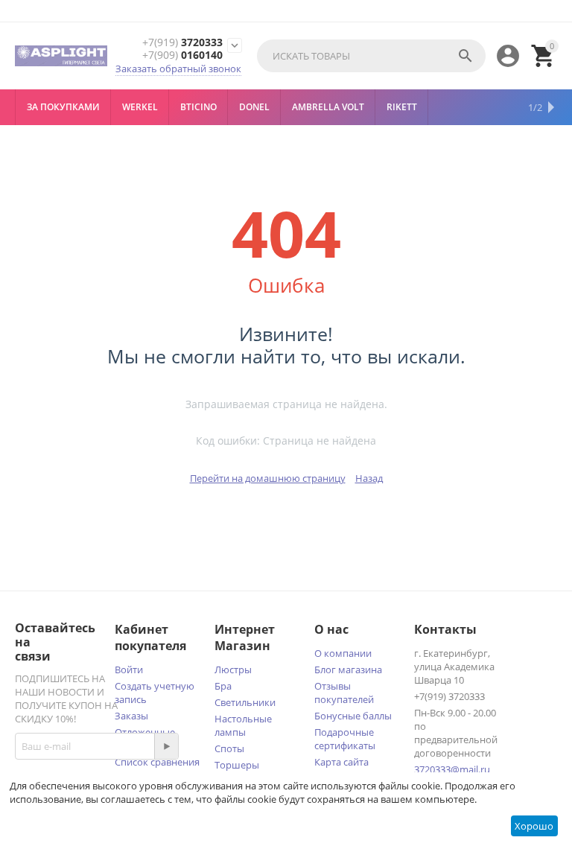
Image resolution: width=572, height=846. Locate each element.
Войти (129, 669)
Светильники (245, 702)
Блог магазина (348, 669)
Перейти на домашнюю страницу (268, 478)
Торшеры (236, 765)
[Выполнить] (166, 746)
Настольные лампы (243, 725)
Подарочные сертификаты (344, 738)
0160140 (182, 55)
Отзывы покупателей (344, 692)
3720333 (182, 42)
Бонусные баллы (353, 715)
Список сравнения (157, 762)
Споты (229, 748)
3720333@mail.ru (452, 769)
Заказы (131, 715)
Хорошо (534, 826)
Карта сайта (341, 762)
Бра (223, 686)
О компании (343, 653)
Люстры (233, 669)
